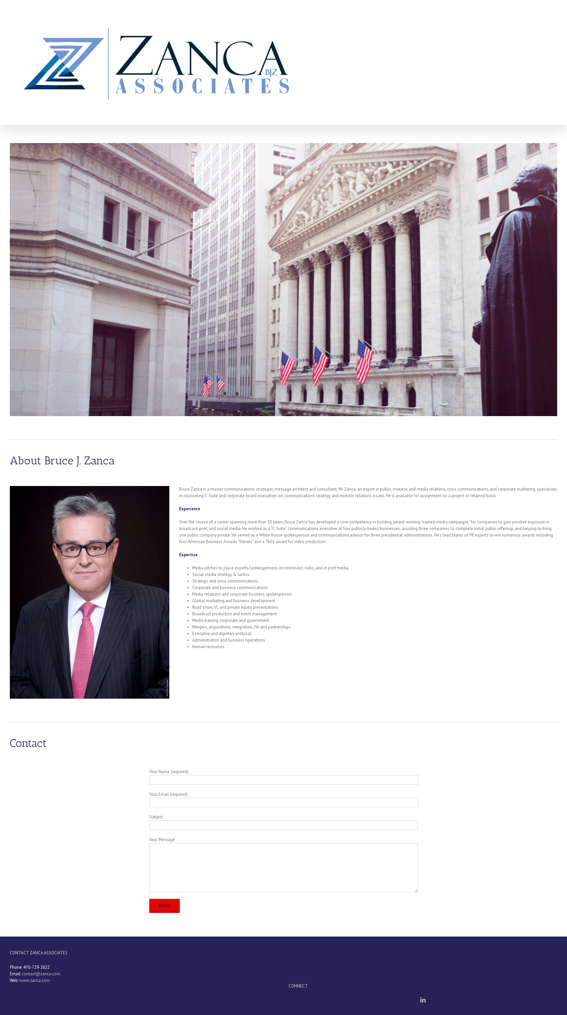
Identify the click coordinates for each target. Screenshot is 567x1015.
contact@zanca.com (41, 974)
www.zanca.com (34, 980)
